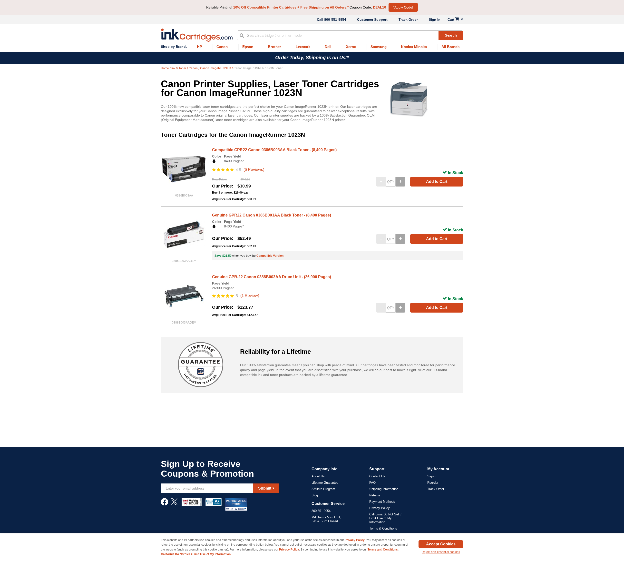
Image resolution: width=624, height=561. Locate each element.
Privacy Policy (379, 508)
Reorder (432, 482)
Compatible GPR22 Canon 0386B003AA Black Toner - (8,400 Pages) (274, 150)
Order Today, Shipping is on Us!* (312, 57)
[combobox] (350, 35)
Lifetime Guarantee (325, 482)
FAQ (372, 482)
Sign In (434, 19)
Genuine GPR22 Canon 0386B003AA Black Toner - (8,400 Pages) (271, 215)
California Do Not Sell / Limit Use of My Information (385, 518)
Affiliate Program (323, 489)
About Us (318, 476)
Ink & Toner (179, 68)
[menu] (312, 47)
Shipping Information (383, 489)
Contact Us (377, 476)
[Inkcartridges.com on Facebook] (164, 504)
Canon (193, 68)
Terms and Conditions (383, 549)
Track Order (408, 19)
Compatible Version (269, 255)
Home (165, 68)
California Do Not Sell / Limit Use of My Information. (196, 554)
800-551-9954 (335, 19)
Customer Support (372, 19)
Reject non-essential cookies (441, 552)
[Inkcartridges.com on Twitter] (174, 504)
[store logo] (197, 35)
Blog (315, 495)
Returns (374, 495)
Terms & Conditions (383, 528)
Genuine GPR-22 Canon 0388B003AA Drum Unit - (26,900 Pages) (271, 277)
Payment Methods (382, 501)
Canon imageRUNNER (216, 68)
